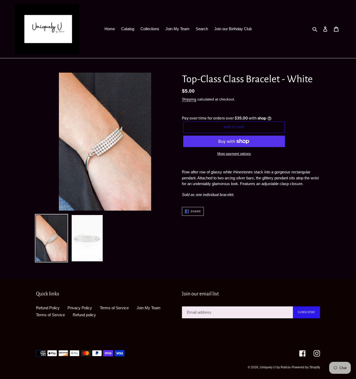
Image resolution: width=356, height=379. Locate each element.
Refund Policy (48, 308)
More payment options (234, 154)
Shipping (189, 99)
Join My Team (149, 308)
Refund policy (84, 315)
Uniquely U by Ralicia (275, 367)
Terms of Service (114, 308)
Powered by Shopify (306, 367)
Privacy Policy (79, 308)
